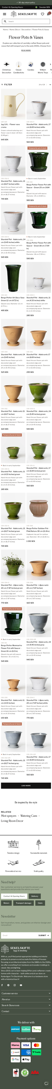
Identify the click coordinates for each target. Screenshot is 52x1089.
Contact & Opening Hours (12, 7)
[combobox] (28, 21)
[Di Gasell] (16, 1073)
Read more (26, 50)
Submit (42, 935)
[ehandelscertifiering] (25, 1073)
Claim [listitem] (40, 903)
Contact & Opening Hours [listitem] (14, 896)
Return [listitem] (6, 903)
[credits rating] (35, 1072)
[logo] (24, 14)
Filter (8, 84)
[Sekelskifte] (26, 949)
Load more (26, 786)
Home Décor (15, 29)
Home (5, 29)
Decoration (26, 29)
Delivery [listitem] (34, 896)
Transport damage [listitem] (23, 903)
